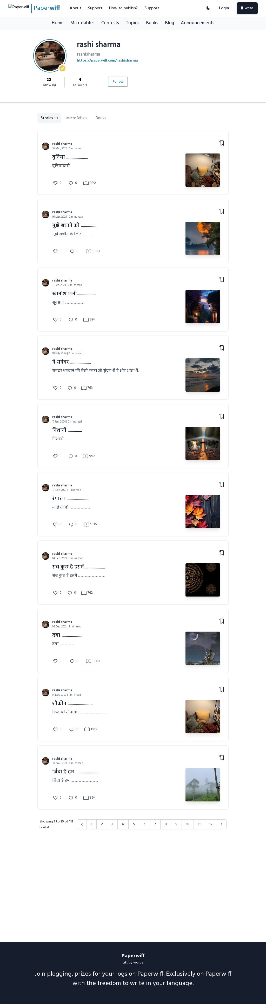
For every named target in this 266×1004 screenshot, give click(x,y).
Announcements (197, 23)
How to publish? (123, 8)
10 (187, 824)
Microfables (82, 23)
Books (152, 23)
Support (95, 8)
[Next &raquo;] (222, 824)
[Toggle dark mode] (208, 8)
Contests (110, 23)
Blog (169, 23)
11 (199, 824)
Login (224, 8)
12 (210, 824)
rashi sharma (62, 144)
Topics (132, 23)
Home (58, 23)
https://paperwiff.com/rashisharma (107, 61)
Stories (49, 118)
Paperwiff (133, 956)
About (75, 8)
